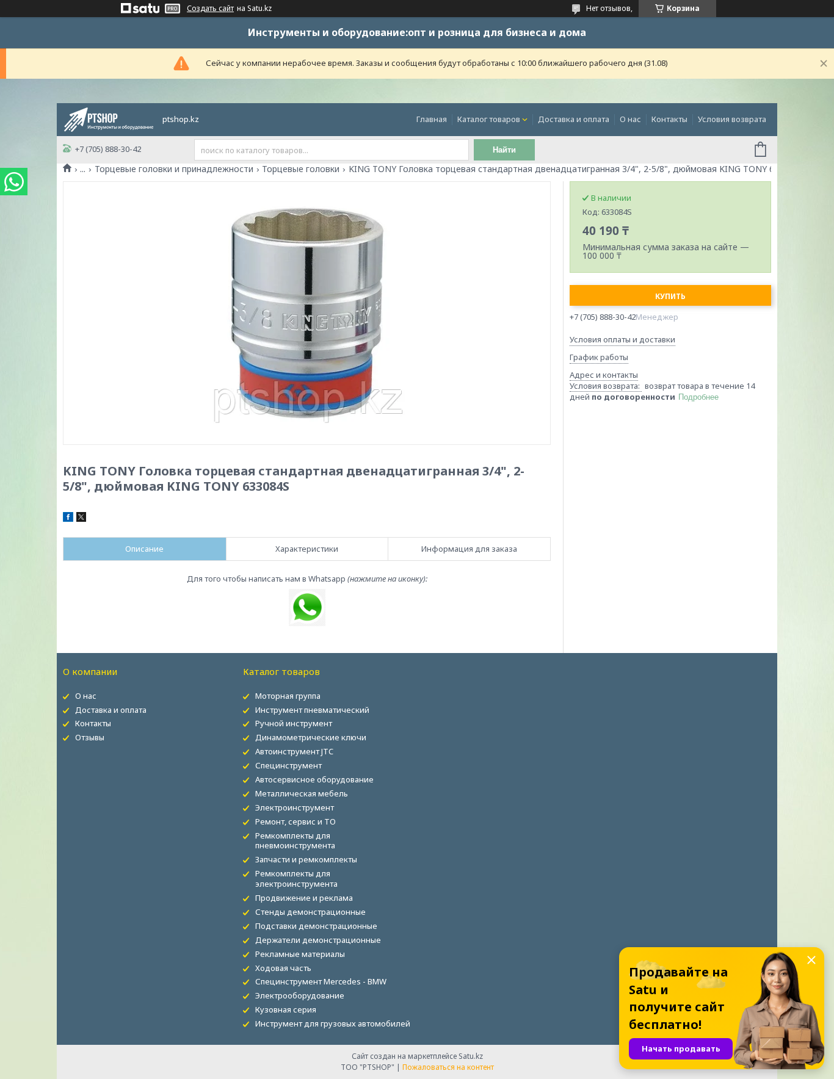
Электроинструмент (294, 807)
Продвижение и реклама (304, 897)
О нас (630, 119)
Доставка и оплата (573, 119)
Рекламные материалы (300, 953)
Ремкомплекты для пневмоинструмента (295, 840)
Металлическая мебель (301, 793)
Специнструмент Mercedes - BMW (320, 981)
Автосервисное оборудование (314, 779)
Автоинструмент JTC (294, 751)
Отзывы (89, 737)
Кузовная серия (285, 1009)
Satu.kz (471, 1056)
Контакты (669, 119)
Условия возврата (732, 119)
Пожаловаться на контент (448, 1067)
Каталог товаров (488, 119)
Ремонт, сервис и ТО (295, 821)
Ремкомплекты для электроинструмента (296, 878)
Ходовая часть (283, 967)
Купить (670, 296)
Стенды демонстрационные (310, 911)
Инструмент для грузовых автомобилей (332, 1023)
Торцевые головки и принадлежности (174, 169)
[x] (81, 518)
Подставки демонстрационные (316, 925)
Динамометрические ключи (310, 737)
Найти (504, 149)
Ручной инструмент (293, 723)
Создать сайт (210, 8)
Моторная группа (288, 695)
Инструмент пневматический (312, 709)
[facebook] (68, 518)
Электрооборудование (299, 995)
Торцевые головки (300, 169)
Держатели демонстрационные (318, 939)
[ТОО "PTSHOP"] (108, 118)
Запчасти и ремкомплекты (306, 859)
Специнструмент (288, 765)
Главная (431, 119)
